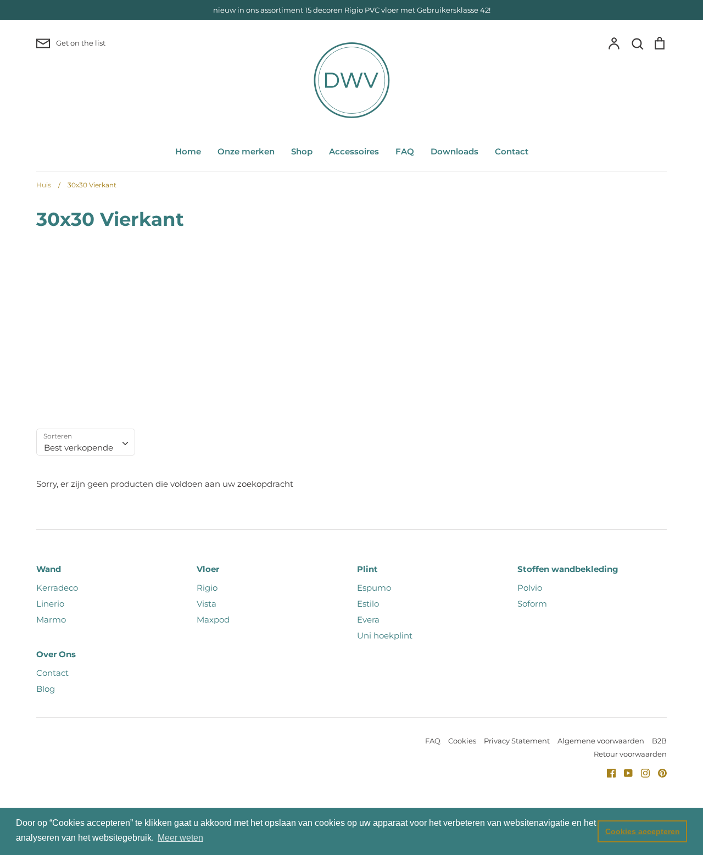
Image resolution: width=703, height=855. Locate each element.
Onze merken (246, 151)
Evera (368, 619)
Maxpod (213, 619)
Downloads (454, 151)
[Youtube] (624, 772)
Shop (302, 151)
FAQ (404, 151)
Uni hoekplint (384, 635)
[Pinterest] (658, 772)
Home (188, 151)
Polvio (529, 587)
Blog (45, 689)
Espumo (374, 587)
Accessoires (354, 151)
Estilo (368, 603)
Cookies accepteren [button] (642, 831)
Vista (206, 603)
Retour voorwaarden (630, 753)
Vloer (208, 569)
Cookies (462, 740)
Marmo (51, 619)
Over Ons (56, 654)
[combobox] (85, 442)
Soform (532, 603)
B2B (659, 740)
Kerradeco (57, 587)
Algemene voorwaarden (600, 740)
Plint (367, 569)
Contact (511, 151)
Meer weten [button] (180, 837)
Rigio (207, 587)
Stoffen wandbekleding (567, 569)
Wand (48, 569)
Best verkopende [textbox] (78, 447)
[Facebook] (607, 772)
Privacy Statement (517, 740)
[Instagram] (641, 772)
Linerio (50, 603)
